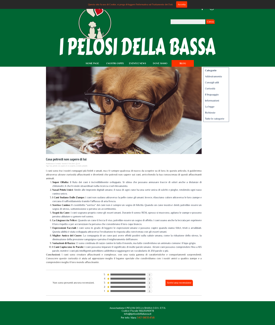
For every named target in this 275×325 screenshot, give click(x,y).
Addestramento (213, 76)
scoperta (72, 166)
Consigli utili (212, 82)
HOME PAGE (92, 63)
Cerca (210, 21)
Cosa (50, 166)
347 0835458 (146, 317)
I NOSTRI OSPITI (115, 63)
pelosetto (84, 166)
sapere (63, 166)
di (66, 166)
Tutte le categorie (214, 118)
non (59, 166)
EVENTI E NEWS (137, 63)
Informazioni (212, 100)
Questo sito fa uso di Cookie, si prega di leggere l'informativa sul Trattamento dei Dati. (130, 4)
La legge (209, 106)
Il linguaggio (212, 94)
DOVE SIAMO (160, 63)
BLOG (183, 63)
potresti (55, 166)
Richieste (210, 112)
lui (69, 166)
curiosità (78, 166)
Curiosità (210, 88)
